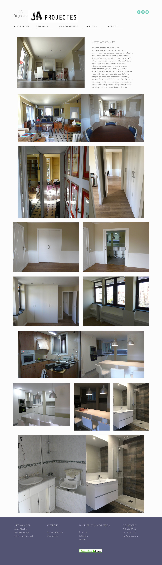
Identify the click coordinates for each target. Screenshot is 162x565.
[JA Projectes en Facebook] (138, 12)
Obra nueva (42, 27)
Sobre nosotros (21, 27)
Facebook (83, 532)
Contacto (113, 27)
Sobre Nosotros (21, 529)
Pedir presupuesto (22, 532)
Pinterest (82, 539)
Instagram (83, 536)
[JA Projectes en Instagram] (143, 12)
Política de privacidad (24, 536)
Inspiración (91, 27)
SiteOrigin (86, 560)
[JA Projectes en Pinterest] (147, 12)
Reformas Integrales (68, 27)
